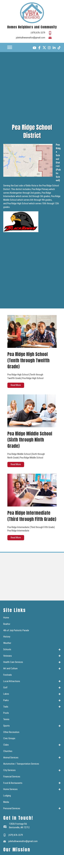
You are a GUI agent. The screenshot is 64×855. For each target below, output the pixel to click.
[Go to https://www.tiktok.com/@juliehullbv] (59, 48)
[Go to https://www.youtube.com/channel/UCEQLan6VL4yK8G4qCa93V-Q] (34, 48)
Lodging (7, 795)
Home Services (10, 789)
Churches (7, 751)
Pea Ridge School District (58, 155)
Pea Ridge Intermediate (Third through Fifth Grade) (31, 515)
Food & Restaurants (12, 782)
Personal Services (11, 808)
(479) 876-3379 (38, 32)
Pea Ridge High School (18, 203)
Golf (5, 687)
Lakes (6, 693)
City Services (9, 770)
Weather (7, 643)
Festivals (7, 674)
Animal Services (10, 757)
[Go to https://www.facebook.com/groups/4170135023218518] (39, 48)
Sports (6, 725)
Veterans (7, 655)
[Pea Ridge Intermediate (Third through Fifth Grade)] (32, 489)
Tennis (6, 719)
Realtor (6, 624)
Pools (6, 712)
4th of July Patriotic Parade (16, 630)
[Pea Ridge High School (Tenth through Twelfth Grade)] (32, 331)
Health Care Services (13, 662)
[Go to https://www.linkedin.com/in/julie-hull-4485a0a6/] (54, 48)
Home (6, 617)
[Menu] (9, 47)
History (6, 636)
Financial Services (11, 776)
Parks (6, 700)
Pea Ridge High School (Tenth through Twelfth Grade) (28, 360)
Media (6, 802)
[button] (59, 649)
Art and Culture (10, 668)
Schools (7, 649)
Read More (17, 385)
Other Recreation (11, 732)
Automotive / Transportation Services (21, 763)
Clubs (6, 744)
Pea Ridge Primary (40, 189)
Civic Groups (9, 738)
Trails (5, 706)
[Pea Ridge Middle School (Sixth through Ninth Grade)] (32, 410)
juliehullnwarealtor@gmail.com (30, 37)
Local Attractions (11, 681)
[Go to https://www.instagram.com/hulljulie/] (49, 48)
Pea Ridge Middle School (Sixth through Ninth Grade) (29, 439)
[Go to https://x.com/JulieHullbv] (44, 47)
